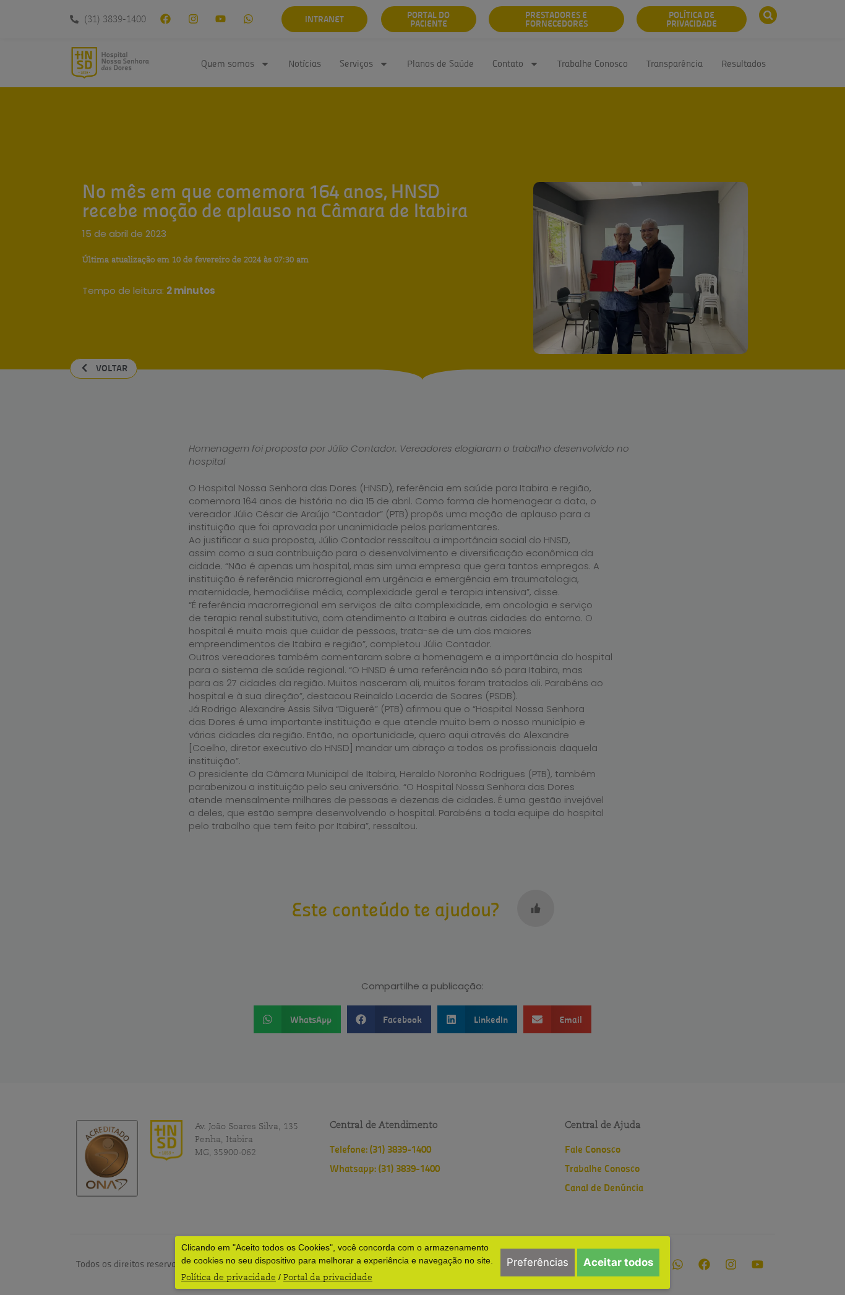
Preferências (537, 1262)
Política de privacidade (228, 1277)
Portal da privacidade (327, 1277)
